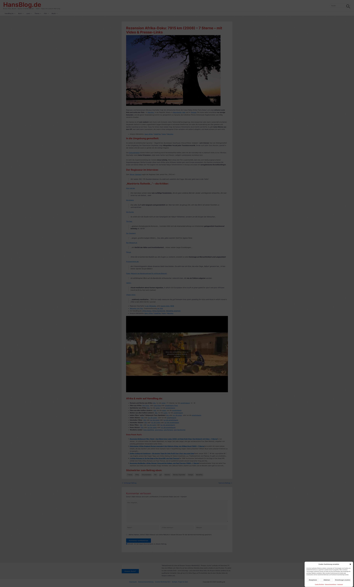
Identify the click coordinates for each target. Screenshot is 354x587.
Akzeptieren (313, 580)
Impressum (340, 584)
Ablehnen (327, 580)
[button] (350, 564)
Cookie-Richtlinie (319, 584)
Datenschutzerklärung (330, 584)
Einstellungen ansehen (342, 580)
